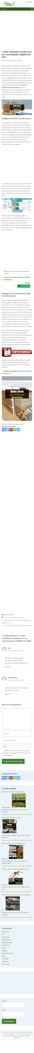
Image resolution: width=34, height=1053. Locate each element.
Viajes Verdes (6, 964)
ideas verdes (20, 360)
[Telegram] (18, 429)
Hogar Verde (5, 937)
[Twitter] (7, 429)
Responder (8, 667)
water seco (20, 617)
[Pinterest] (11, 429)
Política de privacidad (27, 1032)
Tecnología (5, 959)
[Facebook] (3, 429)
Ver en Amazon (24, 286)
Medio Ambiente (9, 615)
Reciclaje (4, 950)
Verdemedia (5, 961)
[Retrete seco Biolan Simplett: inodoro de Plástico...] (17, 272)
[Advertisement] (17, 31)
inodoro (13, 617)
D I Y (3, 934)
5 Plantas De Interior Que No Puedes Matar (18, 625)
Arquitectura (5, 932)
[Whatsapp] (14, 429)
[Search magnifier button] (32, 9)
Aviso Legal (17, 1032)
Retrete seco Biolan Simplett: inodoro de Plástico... (17, 278)
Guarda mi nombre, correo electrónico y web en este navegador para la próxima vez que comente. (17, 753)
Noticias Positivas (7, 942)
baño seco (7, 617)
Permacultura (6, 945)
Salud (3, 956)
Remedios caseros (7, 953)
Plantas (4, 948)
